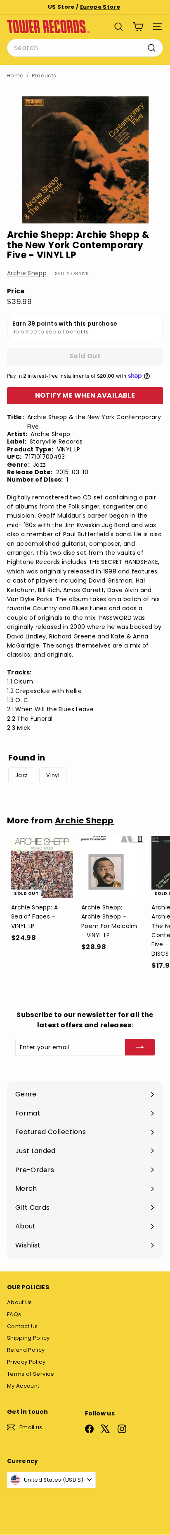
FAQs (14, 1314)
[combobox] (85, 48)
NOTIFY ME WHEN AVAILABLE (85, 395)
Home (15, 75)
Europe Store (100, 7)
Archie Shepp (27, 273)
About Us (19, 1302)
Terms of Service (30, 1374)
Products (44, 75)
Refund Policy (26, 1350)
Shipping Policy (28, 1338)
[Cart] (138, 26)
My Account (23, 1386)
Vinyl (52, 775)
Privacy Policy (26, 1362)
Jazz (21, 775)
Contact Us (22, 1326)
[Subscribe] (140, 1047)
